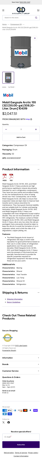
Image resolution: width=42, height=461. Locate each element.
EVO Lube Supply (21, 346)
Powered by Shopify (9, 350)
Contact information (21, 456)
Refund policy (9, 453)
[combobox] (21, 17)
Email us (5, 393)
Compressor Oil (16, 24)
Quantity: (5, 124)
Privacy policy (33, 453)
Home (4, 24)
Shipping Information (15, 299)
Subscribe (21, 445)
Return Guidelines (13, 302)
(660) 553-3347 (25, 2)
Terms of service (21, 453)
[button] (3, 10)
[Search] (37, 17)
